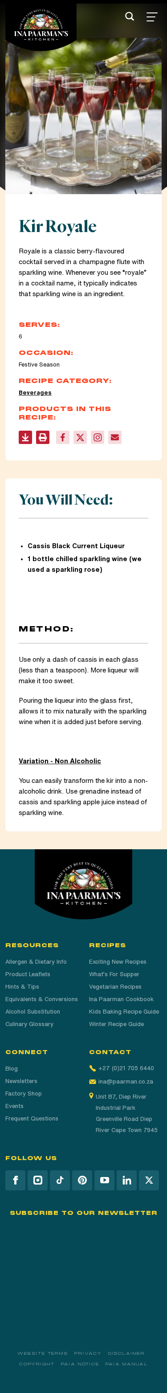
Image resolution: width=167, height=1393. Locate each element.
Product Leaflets (27, 974)
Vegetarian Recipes (115, 987)
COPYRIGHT (37, 1364)
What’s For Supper (114, 974)
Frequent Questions (31, 1118)
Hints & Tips (22, 987)
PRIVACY (88, 1353)
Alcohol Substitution (32, 1011)
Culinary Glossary (29, 1024)
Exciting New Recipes (118, 962)
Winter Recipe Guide (116, 1024)
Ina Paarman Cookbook (121, 999)
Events (14, 1106)
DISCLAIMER (126, 1353)
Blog (11, 1068)
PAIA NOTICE (80, 1364)
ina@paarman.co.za (125, 1081)
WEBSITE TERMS (42, 1353)
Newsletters (21, 1081)
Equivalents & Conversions (41, 999)
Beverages (35, 392)
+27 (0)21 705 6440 (126, 1068)
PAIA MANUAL (127, 1364)
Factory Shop (23, 1093)
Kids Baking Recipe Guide (124, 1011)
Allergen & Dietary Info (36, 962)
